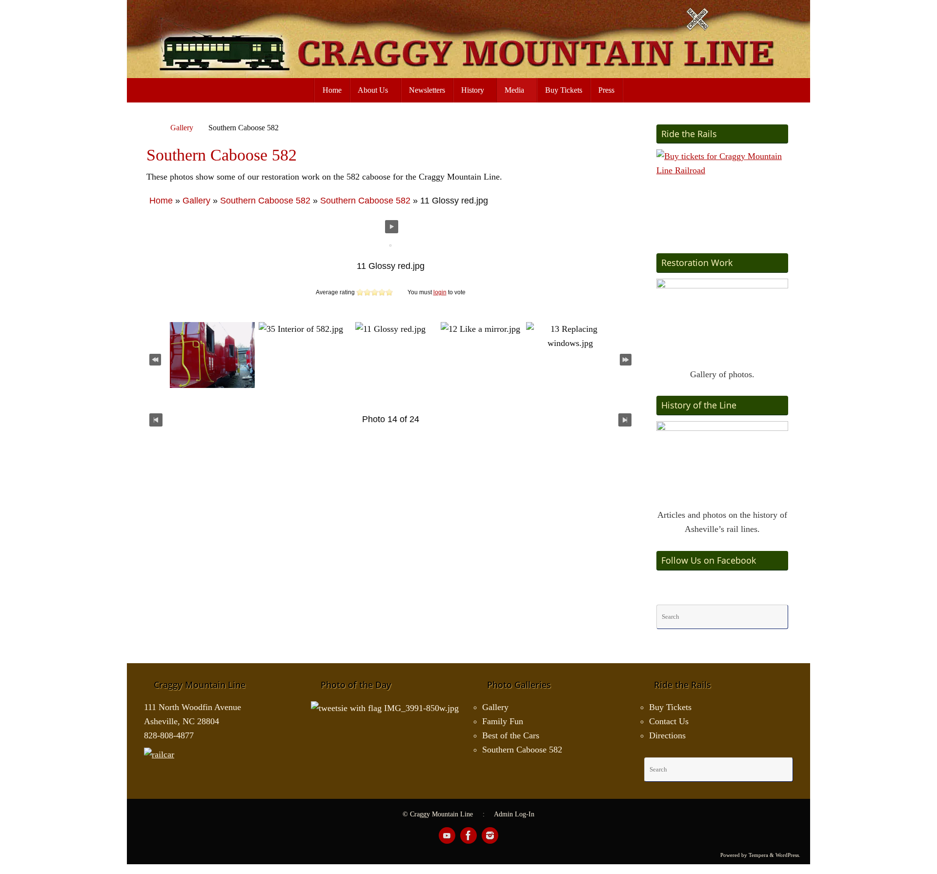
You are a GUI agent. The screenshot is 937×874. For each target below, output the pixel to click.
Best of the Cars (510, 735)
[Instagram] (490, 835)
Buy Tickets (670, 707)
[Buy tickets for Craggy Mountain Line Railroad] (722, 191)
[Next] (624, 419)
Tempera (758, 855)
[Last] (625, 358)
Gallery (181, 127)
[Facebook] (468, 835)
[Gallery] (722, 320)
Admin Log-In (514, 814)
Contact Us (669, 721)
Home (161, 200)
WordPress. (787, 855)
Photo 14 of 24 (390, 419)
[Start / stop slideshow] (391, 226)
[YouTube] (447, 835)
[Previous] (156, 419)
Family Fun (502, 721)
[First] (155, 358)
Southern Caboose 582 (265, 200)
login (440, 292)
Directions (667, 735)
